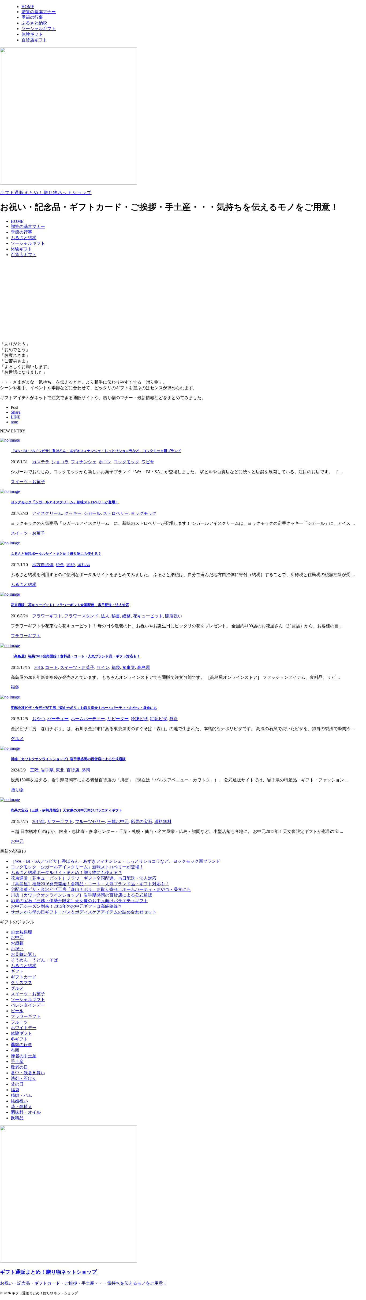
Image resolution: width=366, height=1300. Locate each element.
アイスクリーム (47, 513)
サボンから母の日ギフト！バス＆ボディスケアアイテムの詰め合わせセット (83, 912)
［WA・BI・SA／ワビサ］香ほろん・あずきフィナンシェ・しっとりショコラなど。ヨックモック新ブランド (96, 451)
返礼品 (83, 564)
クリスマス (21, 982)
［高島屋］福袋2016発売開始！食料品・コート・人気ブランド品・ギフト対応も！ (75, 656)
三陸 (34, 770)
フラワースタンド (81, 616)
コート (51, 667)
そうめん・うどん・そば (34, 960)
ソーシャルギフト (28, 243)
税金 (60, 564)
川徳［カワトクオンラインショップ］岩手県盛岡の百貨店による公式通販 (68, 759)
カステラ (40, 462)
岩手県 (47, 770)
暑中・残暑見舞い (28, 1072)
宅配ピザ (158, 718)
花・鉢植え (21, 1106)
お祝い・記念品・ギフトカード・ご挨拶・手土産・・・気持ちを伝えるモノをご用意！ (83, 1283)
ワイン (102, 667)
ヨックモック (126, 462)
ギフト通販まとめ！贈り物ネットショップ (46, 192)
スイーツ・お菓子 (77, 667)
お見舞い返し (23, 954)
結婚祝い (19, 1101)
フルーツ (19, 1022)
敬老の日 (19, 1067)
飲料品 (17, 1118)
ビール (17, 1010)
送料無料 (162, 821)
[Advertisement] (183, 299)
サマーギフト (60, 821)
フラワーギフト (47, 616)
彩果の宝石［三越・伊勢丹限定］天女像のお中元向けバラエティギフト (66, 810)
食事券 (128, 667)
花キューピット (148, 616)
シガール (92, 513)
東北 (60, 770)
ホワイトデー (23, 1027)
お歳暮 (17, 943)
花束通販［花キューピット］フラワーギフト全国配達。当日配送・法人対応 (70, 605)
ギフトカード (23, 977)
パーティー (58, 718)
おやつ (38, 718)
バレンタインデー (28, 1005)
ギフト (17, 971)
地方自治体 (43, 564)
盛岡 (85, 770)
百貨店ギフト (23, 254)
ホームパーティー (88, 718)
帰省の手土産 (23, 1056)
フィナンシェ (83, 462)
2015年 (38, 821)
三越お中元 (118, 821)
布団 (15, 1050)
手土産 (17, 1061)
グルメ (17, 988)
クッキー (72, 513)
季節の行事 (21, 232)
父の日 (17, 1084)
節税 (70, 564)
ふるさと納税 (23, 237)
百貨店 (72, 770)
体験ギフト (21, 249)
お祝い (17, 948)
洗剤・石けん (23, 1078)
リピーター (118, 718)
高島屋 (143, 667)
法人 (105, 616)
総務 (126, 616)
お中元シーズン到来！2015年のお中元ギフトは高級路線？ (66, 906)
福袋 (115, 667)
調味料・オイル (26, 1112)
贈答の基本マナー (28, 226)
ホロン (105, 462)
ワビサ (147, 462)
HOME (17, 221)
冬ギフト (19, 1039)
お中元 (17, 937)
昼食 (173, 718)
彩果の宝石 (141, 821)
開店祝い (173, 616)
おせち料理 (21, 932)
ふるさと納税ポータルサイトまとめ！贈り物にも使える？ (56, 554)
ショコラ (60, 462)
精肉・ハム (21, 1095)
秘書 (115, 616)
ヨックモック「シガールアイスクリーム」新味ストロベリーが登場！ (65, 502)
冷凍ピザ (139, 718)
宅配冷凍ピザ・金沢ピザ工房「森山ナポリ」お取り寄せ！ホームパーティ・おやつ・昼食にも (84, 708)
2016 (38, 667)
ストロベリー (116, 513)
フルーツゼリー (90, 821)
